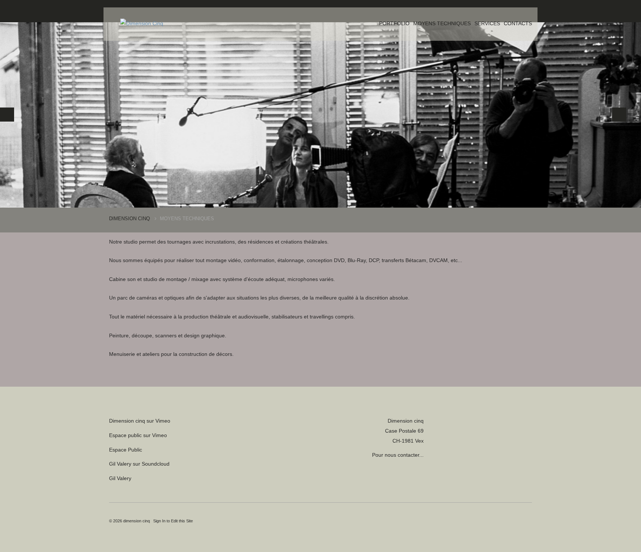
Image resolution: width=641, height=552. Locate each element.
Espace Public (125, 450)
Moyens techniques (442, 23)
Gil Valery (120, 478)
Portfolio (394, 23)
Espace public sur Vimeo (138, 435)
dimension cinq (136, 521)
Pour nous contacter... (398, 455)
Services (487, 23)
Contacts (518, 23)
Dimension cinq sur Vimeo (139, 421)
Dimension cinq (130, 218)
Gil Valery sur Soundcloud (139, 464)
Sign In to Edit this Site (172, 521)
